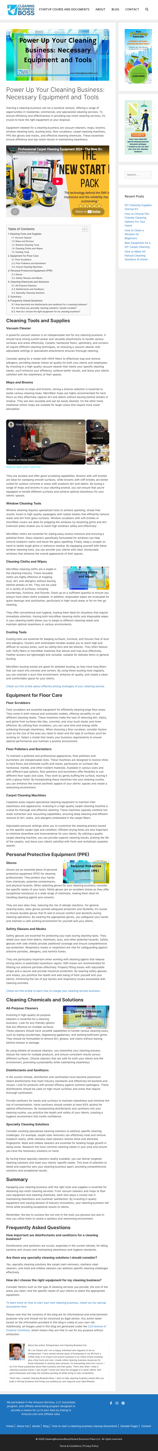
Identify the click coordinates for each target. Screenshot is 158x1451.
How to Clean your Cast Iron (34, 424)
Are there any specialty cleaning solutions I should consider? (46, 308)
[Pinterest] (123, 1403)
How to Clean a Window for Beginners (134, 234)
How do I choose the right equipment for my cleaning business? (48, 311)
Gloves (18, 274)
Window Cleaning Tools (27, 245)
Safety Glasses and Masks (29, 278)
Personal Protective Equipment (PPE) (31, 270)
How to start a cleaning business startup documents (84, 1426)
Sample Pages (129, 1426)
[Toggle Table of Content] (83, 229)
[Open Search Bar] (147, 9)
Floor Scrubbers (23, 259)
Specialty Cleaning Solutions (30, 293)
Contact (132, 9)
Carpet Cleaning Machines (29, 267)
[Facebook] (111, 1403)
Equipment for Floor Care (24, 255)
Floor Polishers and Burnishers (31, 263)
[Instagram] (117, 1403)
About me (23, 1426)
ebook (36, 1426)
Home (10, 1426)
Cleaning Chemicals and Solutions (29, 281)
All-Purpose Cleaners (26, 285)
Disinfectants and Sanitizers (30, 289)
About (100, 9)
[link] (11, 424)
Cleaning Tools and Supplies (26, 233)
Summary (15, 296)
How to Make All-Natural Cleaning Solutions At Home (136, 255)
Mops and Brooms (24, 241)
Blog (115, 9)
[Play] (98, 450)
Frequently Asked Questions (26, 300)
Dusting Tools (22, 252)
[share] (79, 423)
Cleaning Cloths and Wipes (29, 248)
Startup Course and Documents (64, 9)
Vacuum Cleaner (23, 237)
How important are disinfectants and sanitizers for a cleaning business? (51, 304)
